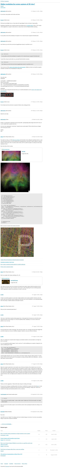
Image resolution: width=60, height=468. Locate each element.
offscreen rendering (16, 139)
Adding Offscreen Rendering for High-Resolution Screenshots (12, 259)
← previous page (4, 424)
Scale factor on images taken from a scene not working (12, 449)
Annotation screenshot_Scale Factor (7, 262)
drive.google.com (6, 149)
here (38, 386)
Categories (6, 463)
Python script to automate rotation (7, 266)
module (7, 435)
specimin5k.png (14, 280)
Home (2, 463)
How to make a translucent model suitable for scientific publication (13, 264)
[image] (15, 177)
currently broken (30, 25)
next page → (9, 424)
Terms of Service (17, 463)
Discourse (7, 466)
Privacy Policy (24, 463)
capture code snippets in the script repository (17, 67)
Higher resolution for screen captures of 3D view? (18, 4)
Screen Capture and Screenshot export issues (10, 438)
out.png (23, 151)
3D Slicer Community (5, 1)
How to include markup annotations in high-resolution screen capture (15, 433)
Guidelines (11, 463)
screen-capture (3, 7)
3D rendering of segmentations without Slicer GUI (11, 454)
